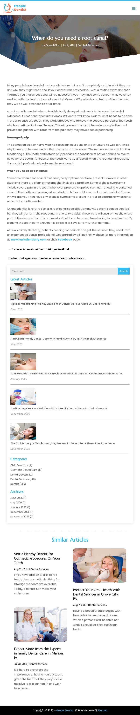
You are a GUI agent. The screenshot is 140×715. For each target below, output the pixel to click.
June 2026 (16, 498)
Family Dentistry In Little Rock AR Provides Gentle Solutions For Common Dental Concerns (66, 373)
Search (124, 271)
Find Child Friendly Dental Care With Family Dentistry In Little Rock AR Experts (58, 338)
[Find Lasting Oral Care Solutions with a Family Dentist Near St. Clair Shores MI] (23, 397)
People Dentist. (65, 710)
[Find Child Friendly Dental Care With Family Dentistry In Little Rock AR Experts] (23, 327)
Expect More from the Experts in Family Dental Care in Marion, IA (39, 653)
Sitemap (102, 710)
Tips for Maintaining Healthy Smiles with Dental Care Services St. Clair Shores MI (60, 304)
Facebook (65, 240)
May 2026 (16, 502)
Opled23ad (53, 45)
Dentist (14, 484)
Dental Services (88, 45)
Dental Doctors (19, 474)
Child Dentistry (19, 465)
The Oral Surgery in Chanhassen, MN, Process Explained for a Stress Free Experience (62, 443)
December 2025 (20, 512)
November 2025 (19, 516)
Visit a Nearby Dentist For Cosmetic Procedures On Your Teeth (37, 558)
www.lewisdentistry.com (29, 240)
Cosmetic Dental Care (23, 470)
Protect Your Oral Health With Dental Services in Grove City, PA (96, 594)
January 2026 (18, 507)
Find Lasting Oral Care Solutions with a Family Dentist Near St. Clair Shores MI (58, 408)
